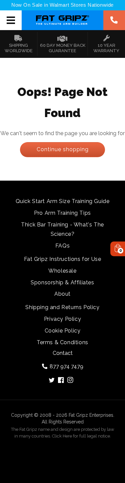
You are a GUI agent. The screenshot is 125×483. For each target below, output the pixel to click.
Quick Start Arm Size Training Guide (63, 201)
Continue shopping (63, 149)
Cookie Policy (63, 330)
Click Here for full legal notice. (81, 436)
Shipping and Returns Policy (62, 307)
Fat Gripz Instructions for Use (62, 259)
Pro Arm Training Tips (62, 213)
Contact (63, 353)
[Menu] (11, 20)
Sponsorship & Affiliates (62, 282)
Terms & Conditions (62, 342)
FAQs (62, 246)
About (62, 294)
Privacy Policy (62, 319)
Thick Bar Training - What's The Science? (62, 229)
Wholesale (62, 271)
